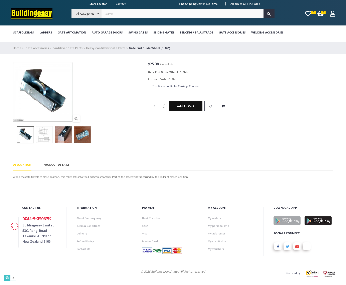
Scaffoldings (23, 32)
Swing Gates (138, 32)
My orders (214, 218)
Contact (121, 4)
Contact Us (83, 249)
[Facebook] (278, 246)
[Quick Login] (332, 15)
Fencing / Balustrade (196, 32)
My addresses (216, 233)
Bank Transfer (151, 218)
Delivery (81, 233)
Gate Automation (72, 32)
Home (17, 48)
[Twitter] (288, 246)
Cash (145, 226)
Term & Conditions (88, 226)
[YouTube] (297, 246)
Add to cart (185, 106)
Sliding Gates (163, 32)
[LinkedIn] (307, 246)
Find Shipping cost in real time (198, 4)
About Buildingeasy (88, 218)
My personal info (218, 226)
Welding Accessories (267, 32)
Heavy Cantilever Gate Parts (105, 48)
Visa (144, 233)
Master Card (150, 241)
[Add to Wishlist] (210, 106)
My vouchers (216, 249)
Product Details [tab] (56, 164)
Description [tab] (22, 164)
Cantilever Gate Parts (67, 48)
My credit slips (217, 241)
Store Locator (98, 4)
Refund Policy (85, 241)
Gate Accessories (232, 32)
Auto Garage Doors (107, 32)
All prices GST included (245, 4)
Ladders (45, 32)
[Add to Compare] (223, 106)
